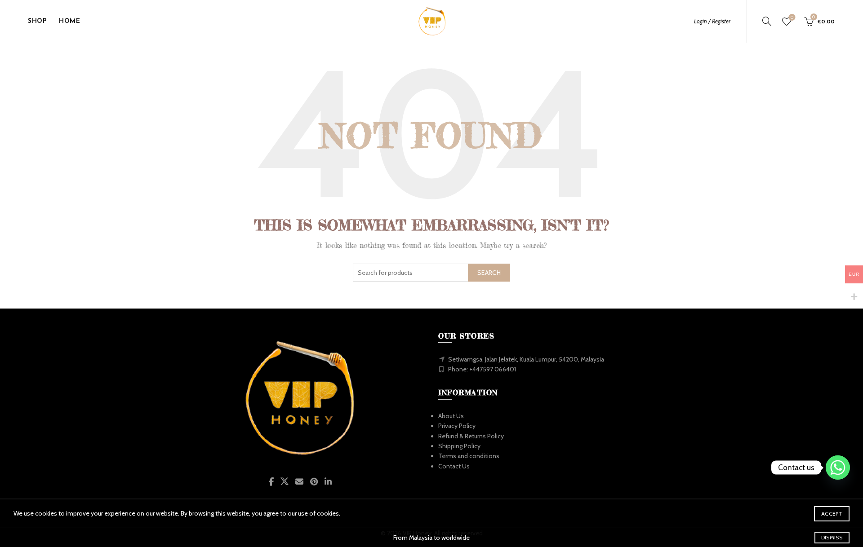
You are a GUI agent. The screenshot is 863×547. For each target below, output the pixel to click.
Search (489, 273)
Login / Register (712, 21)
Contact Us (454, 466)
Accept (831, 513)
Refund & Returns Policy (471, 436)
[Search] (767, 21)
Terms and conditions (468, 456)
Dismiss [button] (831, 537)
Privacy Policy (457, 426)
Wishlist (792, 17)
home (69, 21)
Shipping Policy (459, 446)
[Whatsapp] (838, 467)
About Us (451, 416)
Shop (37, 21)
